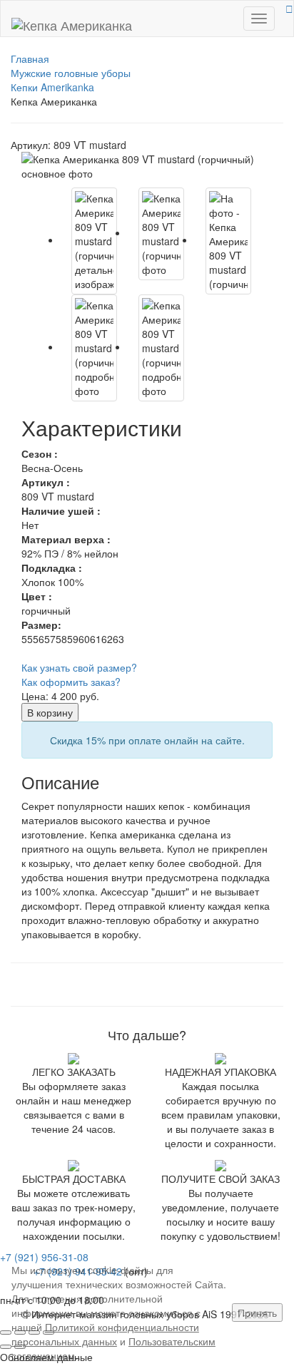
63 (118, 639)
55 (27, 639)
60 (84, 639)
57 (50, 639)
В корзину (50, 712)
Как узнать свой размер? (79, 667)
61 (95, 639)
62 (107, 639)
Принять (257, 1312)
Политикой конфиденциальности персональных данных (105, 1334)
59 (72, 639)
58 (61, 639)
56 (38, 639)
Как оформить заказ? (71, 681)
